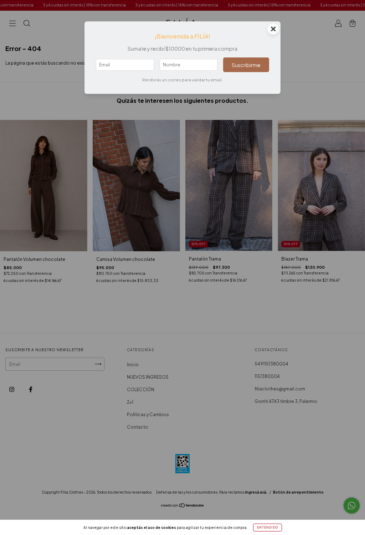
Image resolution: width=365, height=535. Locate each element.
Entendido (267, 527)
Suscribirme (246, 65)
